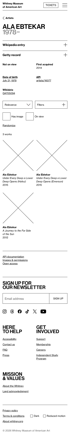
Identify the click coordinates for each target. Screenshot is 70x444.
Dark (36, 415)
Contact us (9, 344)
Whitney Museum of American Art (13, 5)
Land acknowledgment (15, 391)
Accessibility (9, 339)
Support (40, 339)
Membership (43, 344)
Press (6, 355)
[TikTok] (27, 311)
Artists (10, 17)
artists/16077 (43, 80)
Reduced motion (56, 415)
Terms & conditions (13, 415)
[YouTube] (43, 311)
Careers (41, 349)
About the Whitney (13, 385)
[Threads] (12, 311)
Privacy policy (10, 410)
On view (39, 116)
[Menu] (64, 5)
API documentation (13, 256)
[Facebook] (20, 311)
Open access (10, 263)
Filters (40, 104)
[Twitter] (35, 311)
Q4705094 (9, 93)
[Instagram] (4, 311)
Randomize (9, 125)
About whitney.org (13, 421)
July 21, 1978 (9, 80)
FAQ (5, 349)
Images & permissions (15, 260)
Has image (17, 116)
